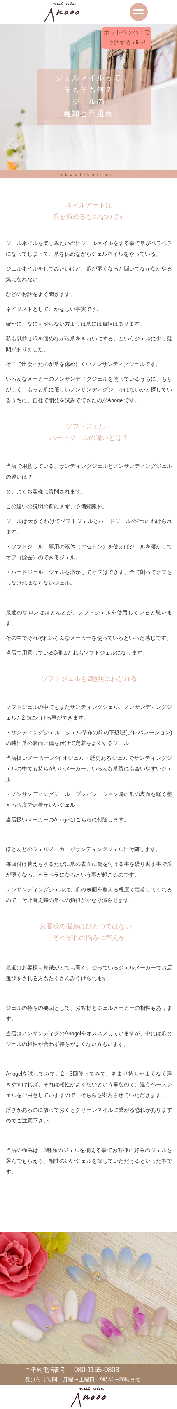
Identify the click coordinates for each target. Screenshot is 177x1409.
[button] (88, 12)
